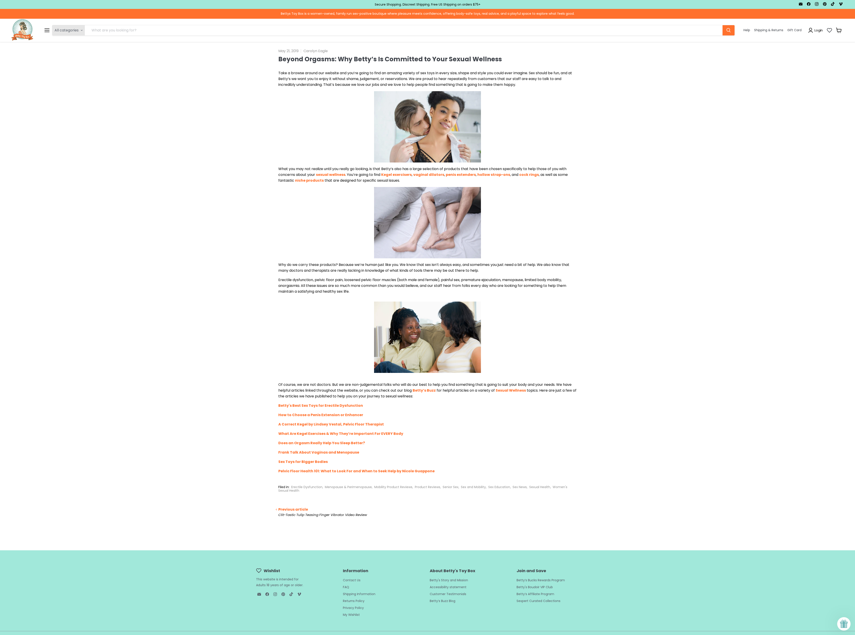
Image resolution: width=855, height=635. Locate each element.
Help (746, 30)
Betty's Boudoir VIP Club (535, 587)
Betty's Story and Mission (449, 580)
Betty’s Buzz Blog (442, 601)
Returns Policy (353, 601)
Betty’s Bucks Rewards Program (541, 580)
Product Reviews (427, 487)
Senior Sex (450, 487)
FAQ (346, 587)
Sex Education (499, 487)
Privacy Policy (353, 608)
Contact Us (351, 580)
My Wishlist (351, 614)
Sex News (520, 487)
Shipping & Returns (768, 30)
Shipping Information (359, 594)
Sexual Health (539, 487)
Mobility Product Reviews (393, 487)
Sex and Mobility (473, 487)
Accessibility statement (448, 587)
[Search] (729, 30)
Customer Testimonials (448, 594)
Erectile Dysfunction (306, 487)
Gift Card (794, 30)
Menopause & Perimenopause (348, 487)
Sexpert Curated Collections (538, 601)
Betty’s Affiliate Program (535, 594)
